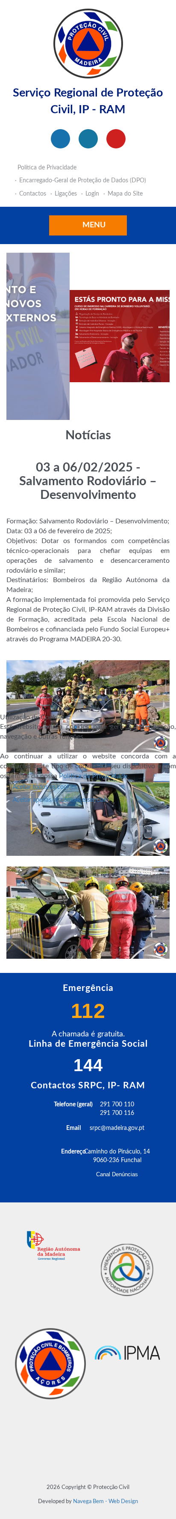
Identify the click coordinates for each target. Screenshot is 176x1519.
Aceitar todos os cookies (45, 787)
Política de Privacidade (93, 776)
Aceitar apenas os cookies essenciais (60, 800)
